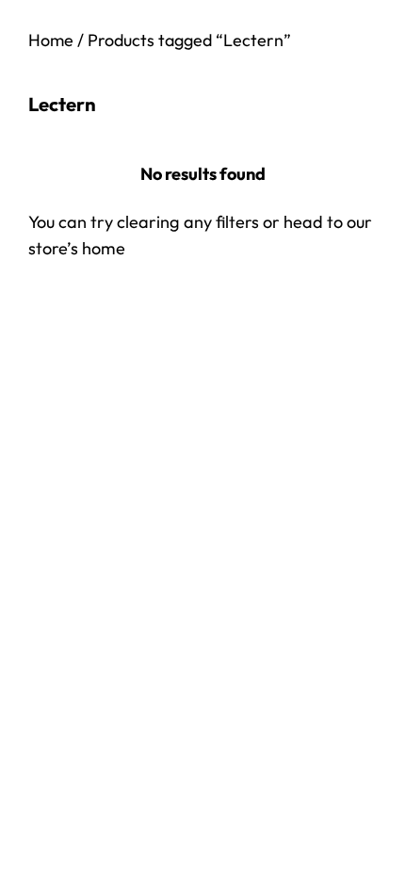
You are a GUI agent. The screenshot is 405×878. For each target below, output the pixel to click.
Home (50, 40)
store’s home (76, 248)
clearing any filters (188, 222)
